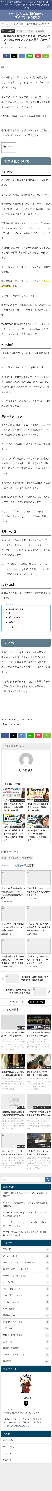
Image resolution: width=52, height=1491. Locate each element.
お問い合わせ (9, 1440)
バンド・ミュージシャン (26, 1355)
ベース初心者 (25, 1309)
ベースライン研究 (25, 1302)
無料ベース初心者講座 (25, 1335)
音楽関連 (25, 1361)
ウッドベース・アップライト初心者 (25, 1262)
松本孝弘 (41, 31)
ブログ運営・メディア (25, 1295)
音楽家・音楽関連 (25, 1348)
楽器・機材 (25, 1328)
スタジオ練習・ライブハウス (25, 1269)
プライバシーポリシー (12, 1453)
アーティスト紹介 (8, 31)
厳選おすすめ (25, 1315)
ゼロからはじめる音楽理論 (25, 1276)
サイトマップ (9, 1447)
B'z (32, 31)
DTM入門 (25, 1249)
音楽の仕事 (25, 1342)
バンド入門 (25, 1282)
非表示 (11, 146)
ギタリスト (23, 31)
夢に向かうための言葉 (25, 1322)
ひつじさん (26, 770)
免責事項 (7, 1460)
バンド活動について (25, 1289)
